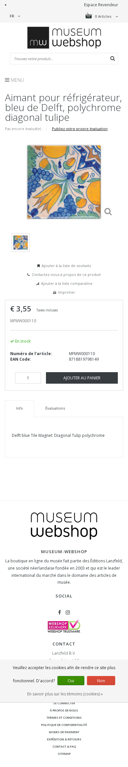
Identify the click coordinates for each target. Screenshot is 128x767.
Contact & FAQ (64, 746)
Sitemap (64, 754)
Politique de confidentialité (64, 725)
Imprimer (66, 292)
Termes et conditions (64, 717)
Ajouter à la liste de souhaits (66, 265)
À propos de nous (64, 710)
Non (101, 681)
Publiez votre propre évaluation (80, 128)
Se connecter (64, 703)
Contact (64, 644)
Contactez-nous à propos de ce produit (66, 274)
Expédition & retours (64, 739)
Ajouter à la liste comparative (67, 283)
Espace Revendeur (101, 5)
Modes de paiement (64, 732)
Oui (71, 681)
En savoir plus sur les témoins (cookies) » (65, 694)
